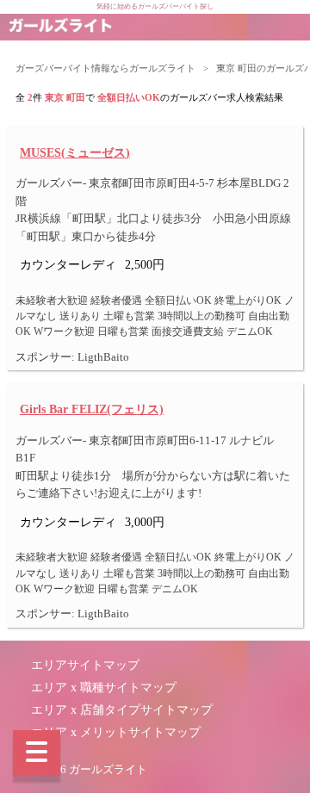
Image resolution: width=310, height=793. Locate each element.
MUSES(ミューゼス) (75, 152)
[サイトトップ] (60, 27)
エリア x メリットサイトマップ (116, 732)
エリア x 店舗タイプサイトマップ (122, 709)
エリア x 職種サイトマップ (104, 687)
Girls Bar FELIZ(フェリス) (92, 409)
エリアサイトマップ (85, 665)
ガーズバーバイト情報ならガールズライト (105, 68)
